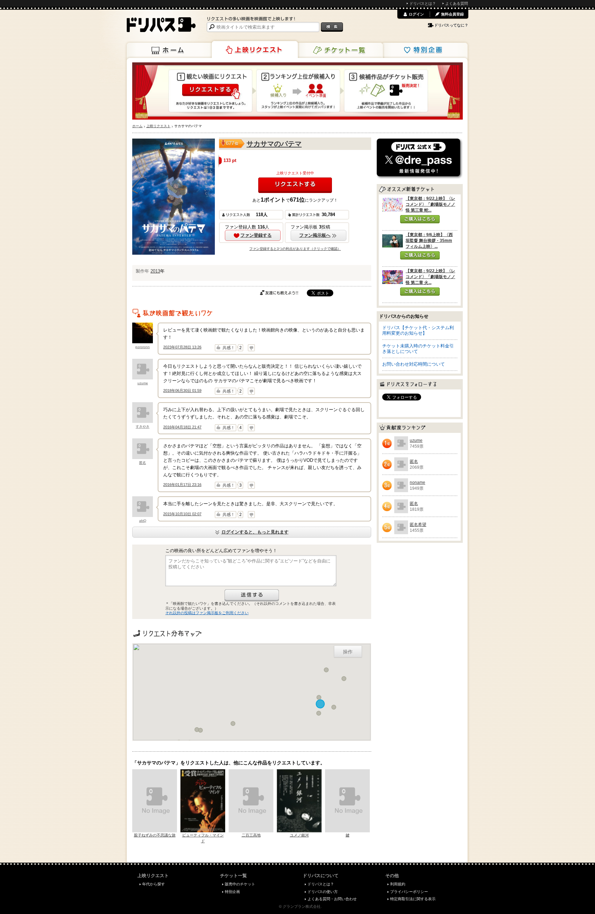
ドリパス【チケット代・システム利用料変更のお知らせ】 (418, 330)
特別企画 (424, 50)
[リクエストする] (295, 185)
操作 (348, 651)
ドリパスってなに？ (451, 25)
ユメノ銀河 (299, 835)
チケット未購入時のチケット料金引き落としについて (418, 348)
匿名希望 (418, 524)
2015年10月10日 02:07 (182, 514)
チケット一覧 (340, 50)
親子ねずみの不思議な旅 (155, 835)
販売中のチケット (240, 884)
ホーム (170, 50)
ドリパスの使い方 (322, 892)
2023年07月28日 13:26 (182, 347)
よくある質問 (456, 3)
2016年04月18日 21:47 (182, 427)
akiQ (142, 520)
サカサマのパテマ (274, 144)
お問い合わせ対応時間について (413, 364)
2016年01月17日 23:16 (182, 485)
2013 (155, 271)
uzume (142, 383)
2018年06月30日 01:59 (182, 390)
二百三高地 (251, 835)
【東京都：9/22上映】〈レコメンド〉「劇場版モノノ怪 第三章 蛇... (430, 204)
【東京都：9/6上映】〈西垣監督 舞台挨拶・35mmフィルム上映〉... (429, 240)
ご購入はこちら (420, 219)
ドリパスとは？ (422, 3)
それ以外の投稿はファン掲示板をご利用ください (207, 613)
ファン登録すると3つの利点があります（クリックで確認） (295, 249)
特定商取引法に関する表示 (413, 899)
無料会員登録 (452, 14)
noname (417, 482)
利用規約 (397, 884)
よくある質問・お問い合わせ (332, 899)
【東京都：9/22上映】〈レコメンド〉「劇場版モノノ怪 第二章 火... (430, 276)
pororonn (142, 347)
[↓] (251, 347)
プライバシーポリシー (409, 892)
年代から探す (153, 884)
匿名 (142, 463)
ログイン (416, 14)
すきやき (142, 426)
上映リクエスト (255, 50)
